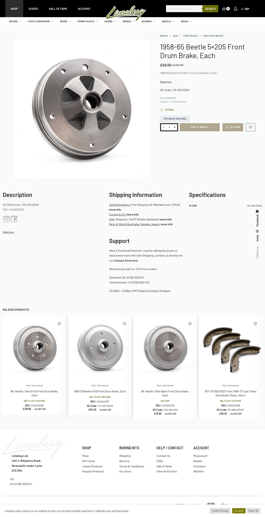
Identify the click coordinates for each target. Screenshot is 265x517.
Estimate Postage (175, 118)
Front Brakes (190, 36)
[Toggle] (166, 82)
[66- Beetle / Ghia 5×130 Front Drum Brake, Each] (34, 347)
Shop (175, 36)
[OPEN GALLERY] (82, 109)
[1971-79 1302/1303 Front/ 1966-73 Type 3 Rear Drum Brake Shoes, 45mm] (230, 347)
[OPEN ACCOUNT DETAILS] (236, 9)
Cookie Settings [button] (220, 510)
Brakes (164, 36)
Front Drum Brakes (213, 36)
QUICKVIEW (51, 374)
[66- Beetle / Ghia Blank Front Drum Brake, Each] (165, 347)
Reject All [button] (253, 510)
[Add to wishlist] (250, 127)
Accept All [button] (238, 511)
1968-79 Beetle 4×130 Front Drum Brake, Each (100, 391)
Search (210, 8)
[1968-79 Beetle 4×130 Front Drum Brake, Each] (100, 347)
